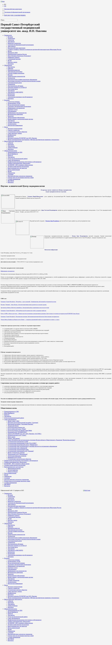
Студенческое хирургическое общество (19, 459)
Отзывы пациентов (13, 122)
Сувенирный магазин (14, 59)
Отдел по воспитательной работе (17, 158)
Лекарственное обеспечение (16, 117)
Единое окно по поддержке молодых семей (21, 177)
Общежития (11, 173)
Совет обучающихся (14, 160)
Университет (8, 35)
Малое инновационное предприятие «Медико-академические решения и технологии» (33, 139)
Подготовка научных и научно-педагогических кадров (24, 81)
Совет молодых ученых (15, 133)
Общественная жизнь (10, 150)
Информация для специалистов (17, 113)
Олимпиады (11, 84)
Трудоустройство (13, 470)
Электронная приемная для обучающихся (20, 97)
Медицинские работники (15, 114)
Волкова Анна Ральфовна (52, 221)
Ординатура (11, 78)
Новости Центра (13, 471)
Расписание (11, 95)
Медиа (10, 51)
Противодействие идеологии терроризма (20, 176)
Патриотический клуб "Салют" (17, 435)
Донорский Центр (13, 426)
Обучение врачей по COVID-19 (17, 87)
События (10, 143)
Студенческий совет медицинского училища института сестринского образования (32, 446)
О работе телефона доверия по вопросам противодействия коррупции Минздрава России (34, 49)
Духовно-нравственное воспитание (18, 166)
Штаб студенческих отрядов (16, 452)
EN (5, 6)
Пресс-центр (11, 437)
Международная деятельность (13, 141)
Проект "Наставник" (14, 438)
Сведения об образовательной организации (17, 12)
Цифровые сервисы (13, 57)
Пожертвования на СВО (15, 152)
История (10, 37)
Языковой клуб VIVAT (14, 457)
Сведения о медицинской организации (19, 106)
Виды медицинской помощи (16, 105)
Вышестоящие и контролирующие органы (20, 119)
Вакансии (11, 116)
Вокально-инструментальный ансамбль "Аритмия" (23, 422)
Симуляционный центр (15, 82)
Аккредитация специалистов (16, 76)
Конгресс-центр (12, 62)
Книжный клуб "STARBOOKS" (17, 432)
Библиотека (11, 94)
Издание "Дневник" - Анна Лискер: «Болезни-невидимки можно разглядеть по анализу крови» (24, 304)
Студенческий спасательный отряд (18, 449)
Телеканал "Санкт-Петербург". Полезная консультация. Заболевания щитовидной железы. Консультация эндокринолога (30, 316)
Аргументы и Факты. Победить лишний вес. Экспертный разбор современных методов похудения (25, 307)
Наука (6, 127)
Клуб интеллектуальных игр (16, 427)
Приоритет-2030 (13, 52)
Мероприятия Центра (14, 468)
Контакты (11, 63)
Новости (10, 155)
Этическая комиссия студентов (17, 456)
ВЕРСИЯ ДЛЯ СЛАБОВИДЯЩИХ (15, 15)
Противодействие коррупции (13, 9)
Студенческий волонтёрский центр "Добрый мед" (23, 444)
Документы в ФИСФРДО (15, 92)
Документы (11, 41)
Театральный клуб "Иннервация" (18, 454)
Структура (11, 40)
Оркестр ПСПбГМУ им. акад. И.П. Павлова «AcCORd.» (24, 433)
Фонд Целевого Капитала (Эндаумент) (19, 56)
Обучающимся (12, 111)
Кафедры (10, 68)
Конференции (12, 135)
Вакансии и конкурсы (14, 43)
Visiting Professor (13, 147)
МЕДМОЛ (11, 180)
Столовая (10, 174)
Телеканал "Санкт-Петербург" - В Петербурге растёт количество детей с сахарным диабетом (23, 310)
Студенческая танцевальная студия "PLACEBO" (22, 443)
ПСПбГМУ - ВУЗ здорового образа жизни (20, 165)
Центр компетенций (14, 169)
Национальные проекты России (17, 54)
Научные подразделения (15, 128)
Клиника (7, 100)
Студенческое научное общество (17, 131)
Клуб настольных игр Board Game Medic (20, 430)
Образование (8, 65)
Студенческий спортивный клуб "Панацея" (21, 451)
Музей (10, 60)
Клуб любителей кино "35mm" (17, 429)
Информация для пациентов (16, 108)
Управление (11, 38)
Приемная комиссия (14, 70)
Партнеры (11, 144)
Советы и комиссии (14, 130)
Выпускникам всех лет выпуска (17, 168)
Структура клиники (14, 101)
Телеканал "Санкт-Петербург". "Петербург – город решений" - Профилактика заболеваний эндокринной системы (28, 301)
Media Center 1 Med (13, 421)
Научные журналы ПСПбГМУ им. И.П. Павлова (22, 138)
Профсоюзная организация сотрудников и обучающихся (24, 162)
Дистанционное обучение (15, 86)
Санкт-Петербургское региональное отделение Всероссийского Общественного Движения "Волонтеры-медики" (41, 440)
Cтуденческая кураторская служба (18, 441)
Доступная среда (13, 89)
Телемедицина (12, 124)
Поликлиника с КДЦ (14, 103)
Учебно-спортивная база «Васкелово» (19, 163)
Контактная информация (15, 125)
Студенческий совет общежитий (17, 448)
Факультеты (11, 67)
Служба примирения (14, 179)
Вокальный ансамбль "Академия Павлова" (20, 424)
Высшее (10, 75)
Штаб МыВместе (13, 154)
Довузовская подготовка (15, 71)
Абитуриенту (12, 46)
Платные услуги (13, 109)
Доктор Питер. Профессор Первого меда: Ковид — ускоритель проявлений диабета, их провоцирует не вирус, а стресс (30, 319)
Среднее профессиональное (16, 73)
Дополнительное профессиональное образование (22, 79)
